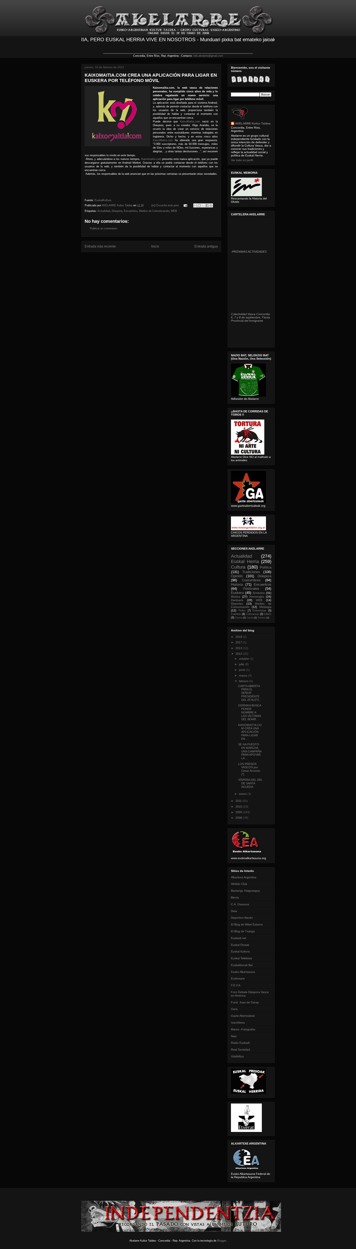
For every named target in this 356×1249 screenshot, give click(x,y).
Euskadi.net (238, 938)
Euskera (237, 593)
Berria (235, 897)
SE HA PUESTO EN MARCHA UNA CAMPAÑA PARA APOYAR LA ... (249, 751)
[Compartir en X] (203, 205)
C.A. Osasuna (240, 904)
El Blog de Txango (243, 931)
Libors (267, 614)
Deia (234, 911)
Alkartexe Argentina (243, 877)
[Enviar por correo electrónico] (195, 205)
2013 (239, 648)
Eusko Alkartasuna (243, 971)
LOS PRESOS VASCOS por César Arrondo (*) (249, 769)
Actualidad (103, 210)
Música (235, 596)
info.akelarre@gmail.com (208, 55)
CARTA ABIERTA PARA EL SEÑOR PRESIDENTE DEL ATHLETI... (249, 692)
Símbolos (259, 593)
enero (243, 793)
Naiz (234, 1036)
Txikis (242, 610)
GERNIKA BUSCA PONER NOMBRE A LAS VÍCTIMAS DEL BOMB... (249, 712)
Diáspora (117, 210)
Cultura (238, 567)
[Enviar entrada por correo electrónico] (185, 205)
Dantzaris (237, 600)
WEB (174, 210)
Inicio (155, 246)
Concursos (252, 614)
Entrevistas (259, 610)
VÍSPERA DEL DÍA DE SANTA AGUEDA (250, 783)
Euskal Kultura (240, 951)
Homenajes (256, 596)
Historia (237, 584)
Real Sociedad (240, 1049)
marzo (243, 675)
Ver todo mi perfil (242, 160)
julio (242, 664)
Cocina (249, 617)
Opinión (237, 576)
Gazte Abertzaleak (243, 1015)
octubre (244, 658)
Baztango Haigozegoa (245, 890)
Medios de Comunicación (154, 210)
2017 (239, 642)
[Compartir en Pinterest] (211, 205)
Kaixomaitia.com (151, 159)
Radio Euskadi (240, 1042)
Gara (234, 1009)
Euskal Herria (245, 561)
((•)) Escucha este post (165, 205)
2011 (238, 800)
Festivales (251, 589)
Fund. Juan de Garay (245, 1002)
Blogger (221, 1240)
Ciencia (238, 617)
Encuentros (130, 210)
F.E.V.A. (236, 985)
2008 (239, 817)
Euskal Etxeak (240, 944)
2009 (239, 812)
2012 (239, 653)
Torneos (262, 617)
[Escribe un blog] (199, 205)
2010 (239, 806)
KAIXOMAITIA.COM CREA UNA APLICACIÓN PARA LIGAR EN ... (250, 731)
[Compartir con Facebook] (207, 205)
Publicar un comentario (103, 228)
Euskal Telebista (241, 958)
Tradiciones (251, 572)
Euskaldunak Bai (242, 965)
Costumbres (251, 580)
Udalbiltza (237, 1056)
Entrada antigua (206, 246)
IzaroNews (238, 1022)
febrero (244, 681)
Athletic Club (239, 883)
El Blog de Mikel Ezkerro (247, 924)
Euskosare (238, 978)
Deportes (237, 603)
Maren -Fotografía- (243, 1029)
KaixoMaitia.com (190, 121)
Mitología (265, 607)
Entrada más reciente (100, 246)
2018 (239, 636)
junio (242, 669)
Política (265, 567)
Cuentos (236, 614)
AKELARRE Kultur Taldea (117, 205)
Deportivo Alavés (242, 917)
